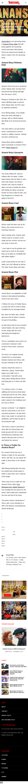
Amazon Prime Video (10, 44)
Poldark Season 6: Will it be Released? (14, 649)
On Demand (4, 19)
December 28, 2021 (14, 33)
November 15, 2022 (18, 651)
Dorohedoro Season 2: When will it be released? (17, 691)
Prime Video (12, 19)
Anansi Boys (6, 41)
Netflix (6, 583)
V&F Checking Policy (8, 719)
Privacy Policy (6, 715)
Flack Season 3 (11, 147)
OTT (3, 772)
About (4, 707)
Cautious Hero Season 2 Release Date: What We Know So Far (17, 679)
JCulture (5, 755)
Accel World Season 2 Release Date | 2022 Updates (16, 672)
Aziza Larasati (7, 612)
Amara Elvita (5, 33)
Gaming (4, 776)
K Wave (4, 759)
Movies (4, 763)
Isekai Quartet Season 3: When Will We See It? (17, 685)
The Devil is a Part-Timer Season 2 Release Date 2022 (18, 666)
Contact (4, 711)
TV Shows (5, 768)
